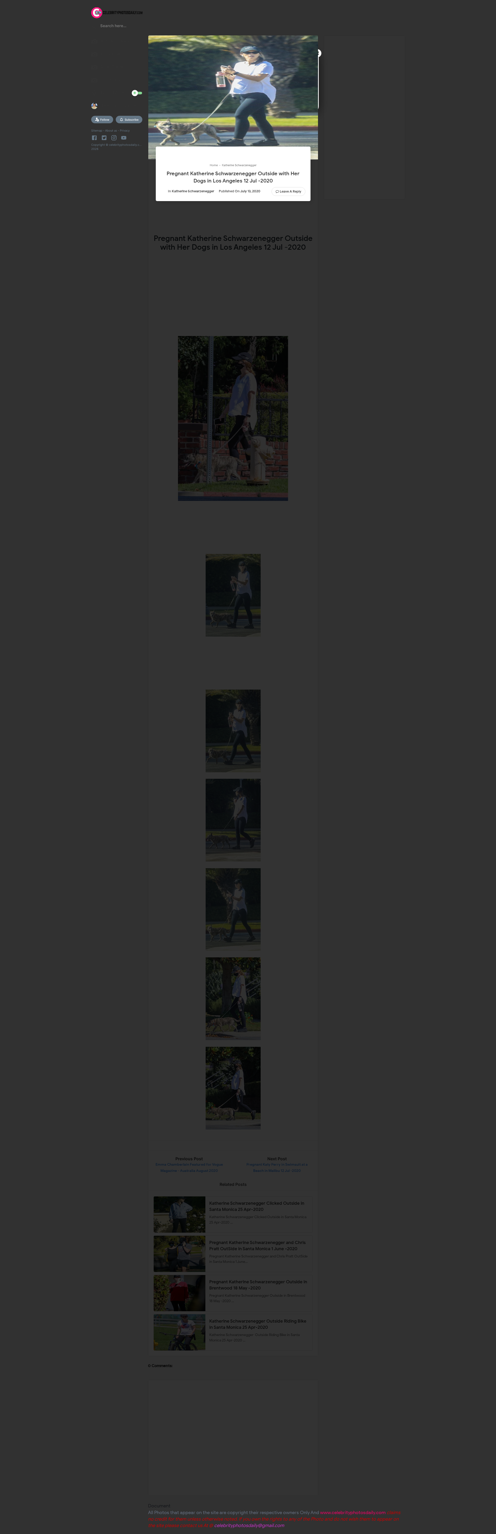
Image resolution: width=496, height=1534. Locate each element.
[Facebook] (95, 138)
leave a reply (290, 191)
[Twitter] (104, 138)
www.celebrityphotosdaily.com (353, 1512)
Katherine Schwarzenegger (193, 191)
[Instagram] (114, 138)
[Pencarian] (94, 27)
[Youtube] (124, 138)
